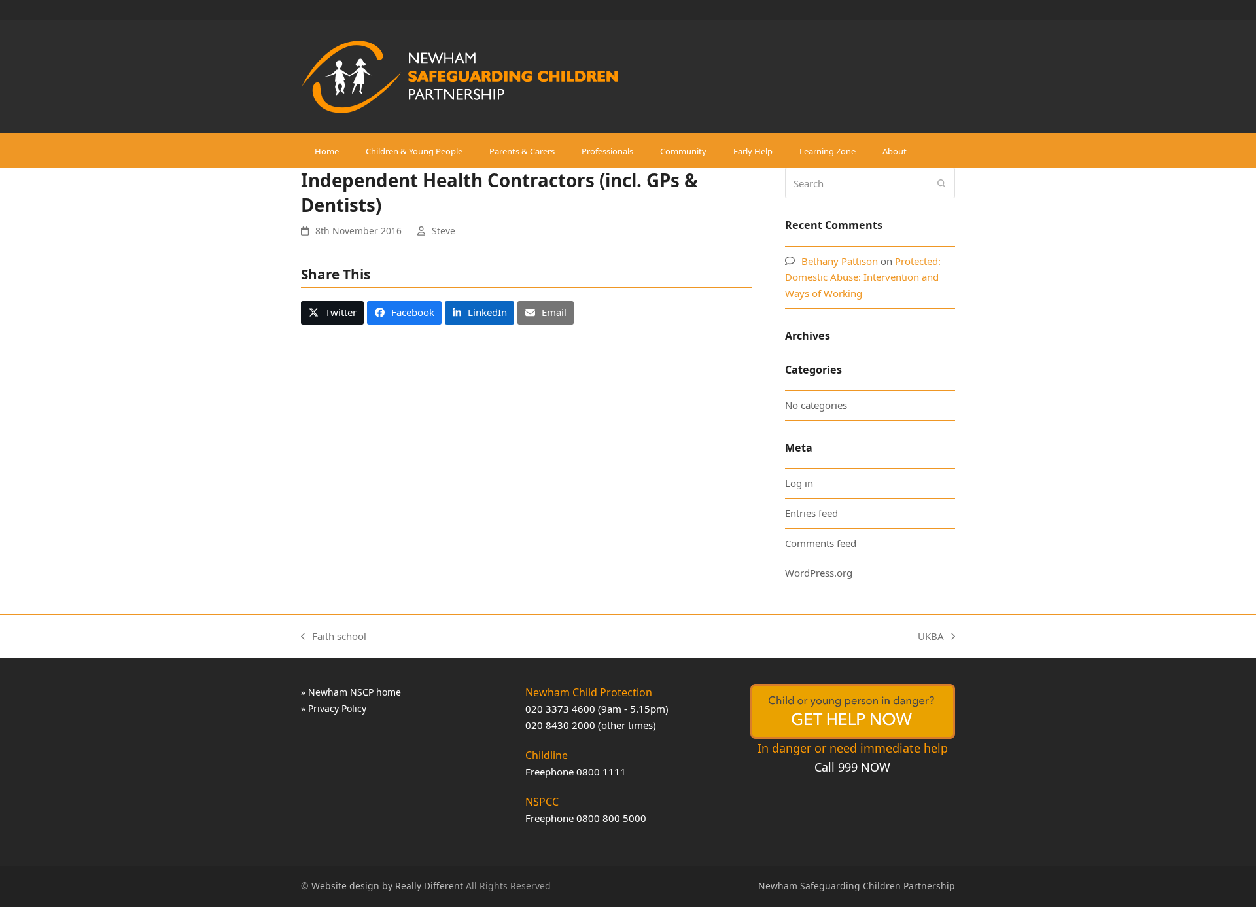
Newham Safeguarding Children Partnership (856, 886)
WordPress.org (818, 572)
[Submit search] (941, 183)
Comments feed (820, 543)
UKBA (931, 637)
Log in (799, 482)
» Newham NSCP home (351, 692)
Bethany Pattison (839, 261)
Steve (443, 230)
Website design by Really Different (387, 886)
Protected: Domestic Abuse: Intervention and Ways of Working (863, 277)
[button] (332, 313)
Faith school (333, 637)
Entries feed (811, 513)
